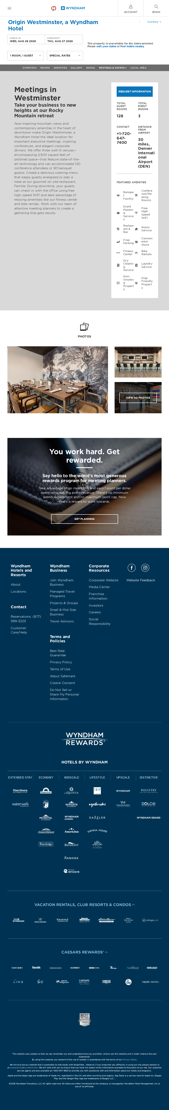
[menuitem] (9, 8)
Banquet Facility (128, 195)
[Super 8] (46, 805)
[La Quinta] (71, 792)
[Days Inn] (46, 792)
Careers (95, 612)
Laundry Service (147, 265)
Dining (90, 67)
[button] (84, 904)
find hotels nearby (132, 46)
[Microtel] (46, 818)
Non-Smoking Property (128, 283)
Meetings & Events (111, 67)
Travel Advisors (62, 621)
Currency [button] (152, 21)
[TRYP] (97, 792)
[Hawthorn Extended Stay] (20, 792)
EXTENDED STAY (20, 777)
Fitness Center (128, 253)
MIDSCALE (71, 777)
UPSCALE (123, 777)
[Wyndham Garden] (71, 818)
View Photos (138, 397)
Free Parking (128, 241)
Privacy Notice (130, 1059)
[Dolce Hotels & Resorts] (149, 805)
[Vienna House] (97, 832)
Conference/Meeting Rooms (146, 195)
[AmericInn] (71, 832)
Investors (96, 605)
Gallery (76, 67)
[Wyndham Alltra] (97, 845)
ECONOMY (46, 777)
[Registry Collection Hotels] (149, 792)
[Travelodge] (46, 845)
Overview (29, 67)
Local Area (138, 67)
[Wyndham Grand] (149, 818)
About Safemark (62, 676)
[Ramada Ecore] (71, 872)
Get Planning (84, 518)
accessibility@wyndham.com (24, 1067)
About (15, 584)
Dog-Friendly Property (147, 282)
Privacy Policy (61, 662)
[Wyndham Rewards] (84, 739)
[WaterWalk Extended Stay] (20, 805)
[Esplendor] (97, 805)
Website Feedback (140, 580)
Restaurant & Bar (128, 229)
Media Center (99, 587)
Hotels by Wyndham (84, 762)
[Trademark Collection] (123, 805)
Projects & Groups (64, 603)
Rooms (44, 67)
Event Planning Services (128, 213)
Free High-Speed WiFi (145, 213)
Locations (18, 591)
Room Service (146, 229)
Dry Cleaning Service (128, 265)
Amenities (60, 67)
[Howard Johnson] (46, 832)
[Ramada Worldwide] (71, 858)
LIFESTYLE (97, 777)
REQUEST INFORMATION (135, 91)
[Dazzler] (97, 818)
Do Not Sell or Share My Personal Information (64, 694)
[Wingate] (71, 805)
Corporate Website (103, 580)
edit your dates (106, 46)
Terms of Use (60, 669)
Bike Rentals (146, 253)
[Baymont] (71, 845)
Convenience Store (147, 241)
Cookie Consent (62, 683)
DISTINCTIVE (149, 777)
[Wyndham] (123, 792)
